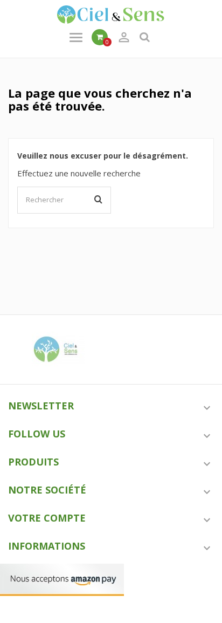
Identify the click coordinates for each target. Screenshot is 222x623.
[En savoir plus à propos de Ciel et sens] (58, 349)
